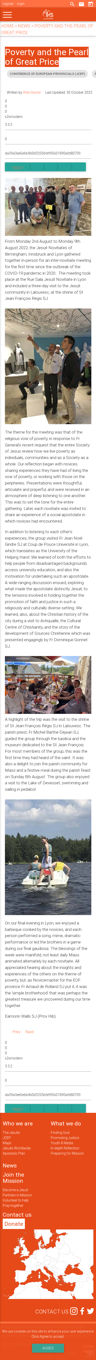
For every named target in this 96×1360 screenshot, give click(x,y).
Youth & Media (62, 1143)
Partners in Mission (17, 1195)
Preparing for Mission (67, 1153)
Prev (16, 1031)
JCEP (7, 1138)
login (21, 3)
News (10, 1165)
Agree (48, 1348)
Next (29, 1031)
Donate (13, 1223)
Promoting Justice (65, 1138)
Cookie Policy (87, 1349)
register (8, 3)
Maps (7, 1143)
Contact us (17, 1214)
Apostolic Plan (14, 1153)
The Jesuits (11, 1132)
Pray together (13, 1205)
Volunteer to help (16, 1200)
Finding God (60, 1132)
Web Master (32, 92)
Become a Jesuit (15, 1190)
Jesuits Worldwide (17, 1148)
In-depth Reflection (65, 1148)
